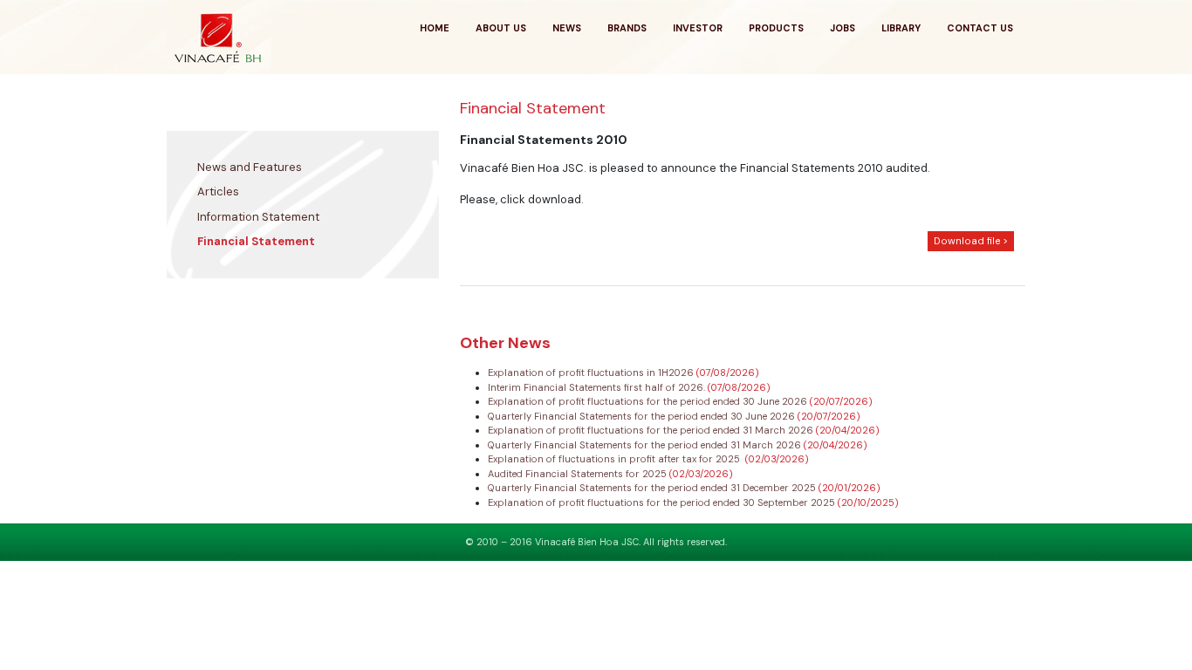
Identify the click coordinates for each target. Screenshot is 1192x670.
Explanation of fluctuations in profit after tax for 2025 (616, 459)
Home (434, 28)
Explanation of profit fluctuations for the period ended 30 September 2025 (663, 502)
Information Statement (258, 216)
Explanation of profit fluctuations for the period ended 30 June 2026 (649, 401)
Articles (218, 191)
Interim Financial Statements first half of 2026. (598, 387)
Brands (627, 28)
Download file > (971, 241)
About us (501, 28)
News (566, 28)
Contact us (980, 28)
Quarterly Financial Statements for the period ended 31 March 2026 (646, 445)
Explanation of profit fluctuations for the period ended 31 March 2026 (652, 430)
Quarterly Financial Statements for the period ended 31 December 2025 (653, 488)
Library (901, 28)
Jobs (842, 28)
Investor (698, 28)
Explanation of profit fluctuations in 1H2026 (592, 372)
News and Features (249, 167)
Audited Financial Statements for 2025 (578, 474)
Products (776, 28)
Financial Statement (256, 241)
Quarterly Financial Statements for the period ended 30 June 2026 (643, 416)
